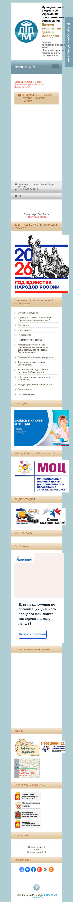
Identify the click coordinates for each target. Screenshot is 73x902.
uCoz (40, 897)
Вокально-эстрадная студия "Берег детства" (28, 85)
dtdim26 (22, 189)
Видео (38, 82)
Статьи (28, 82)
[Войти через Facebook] (33, 869)
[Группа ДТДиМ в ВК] (36, 887)
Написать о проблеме (32, 634)
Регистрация (33, 217)
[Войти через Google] (45, 869)
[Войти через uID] (21, 869)
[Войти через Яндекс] (39, 869)
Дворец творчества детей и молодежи (51, 30)
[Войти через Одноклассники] (51, 869)
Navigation (24, 67)
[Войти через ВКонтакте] (27, 869)
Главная (18, 82)
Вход (44, 217)
